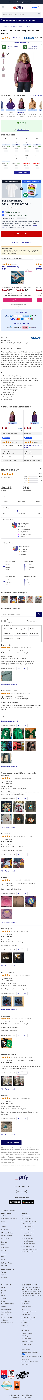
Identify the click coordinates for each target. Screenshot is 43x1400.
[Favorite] (7, 53)
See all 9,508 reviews (11, 1142)
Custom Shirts (26, 1235)
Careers (24, 1328)
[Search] (39, 14)
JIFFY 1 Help (27, 1306)
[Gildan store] (29, 38)
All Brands (4, 1320)
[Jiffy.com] (18, 7)
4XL (26, 155)
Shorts (3, 1250)
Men (2, 1293)
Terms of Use (26, 1397)
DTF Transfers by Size (29, 1221)
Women (3, 1290)
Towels (3, 1272)
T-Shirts (4, 1216)
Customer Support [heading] (29, 1285)
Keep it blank (8, 638)
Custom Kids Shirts (28, 1246)
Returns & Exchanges (29, 1317)
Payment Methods (28, 1320)
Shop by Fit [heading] (6, 1285)
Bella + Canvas (6, 1309)
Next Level (5, 1314)
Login (34, 7)
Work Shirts (5, 1229)
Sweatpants (5, 1247)
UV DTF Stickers (27, 1226)
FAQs (23, 1309)
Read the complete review (10, 721)
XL (37, 139)
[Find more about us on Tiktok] (26, 1191)
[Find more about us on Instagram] (21, 1191)
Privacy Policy (26, 1344)
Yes (19, 668)
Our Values (25, 1330)
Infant (3, 1301)
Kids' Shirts (5, 1238)
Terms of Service (27, 1347)
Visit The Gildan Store (20, 42)
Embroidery (8, 633)
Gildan (3, 1306)
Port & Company (7, 1317)
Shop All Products (7, 1323)
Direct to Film (8, 629)
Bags (3, 1259)
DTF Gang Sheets (28, 1229)
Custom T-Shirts (27, 1238)
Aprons (3, 1275)
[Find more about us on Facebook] (17, 1191)
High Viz (4, 1265)
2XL (6, 155)
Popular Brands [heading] (7, 1304)
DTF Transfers (26, 1218)
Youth (3, 1296)
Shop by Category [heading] (8, 1210)
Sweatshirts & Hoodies (9, 1218)
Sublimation (34, 633)
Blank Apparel (6, 1213)
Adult (3, 1287)
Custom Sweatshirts (28, 1244)
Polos (3, 1221)
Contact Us (25, 1304)
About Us (25, 1325)
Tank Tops (4, 1224)
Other (18, 638)
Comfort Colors (6, 1312)
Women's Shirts (6, 1235)
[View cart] (39, 7)
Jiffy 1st (34, 423)
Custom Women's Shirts (30, 1249)
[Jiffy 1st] (6, 144)
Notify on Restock (21, 172)
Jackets (3, 1226)
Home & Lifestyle (7, 1269)
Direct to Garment (21, 633)
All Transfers (26, 1216)
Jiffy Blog (25, 1336)
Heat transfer (34, 629)
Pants (3, 1245)
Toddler (3, 1298)
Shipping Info (26, 1314)
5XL (37, 155)
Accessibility (26, 1349)
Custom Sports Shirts (29, 1252)
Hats (2, 1256)
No (25, 668)
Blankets (4, 1277)
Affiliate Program (27, 1333)
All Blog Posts (26, 1338)
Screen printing (21, 629)
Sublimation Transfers (29, 1224)
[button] (3, 7)
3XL (16, 155)
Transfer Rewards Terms (30, 1352)
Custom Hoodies (27, 1241)
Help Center (26, 1301)
